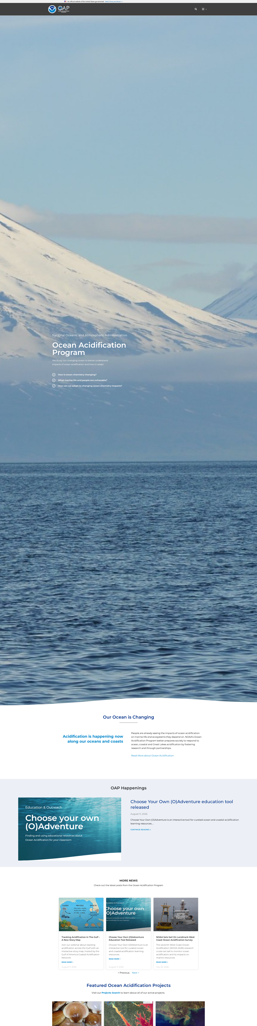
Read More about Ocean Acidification (152, 755)
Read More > (67, 962)
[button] (196, 9)
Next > (135, 972)
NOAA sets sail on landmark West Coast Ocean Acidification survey (175, 938)
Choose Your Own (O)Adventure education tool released (126, 938)
